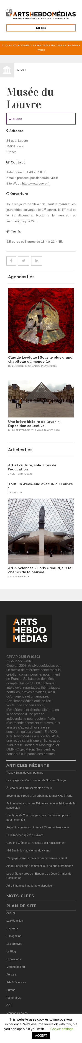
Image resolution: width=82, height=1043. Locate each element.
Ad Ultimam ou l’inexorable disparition (30, 885)
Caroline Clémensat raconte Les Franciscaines (35, 842)
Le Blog (11, 951)
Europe (10, 990)
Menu (41, 28)
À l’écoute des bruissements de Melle (29, 788)
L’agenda (12, 928)
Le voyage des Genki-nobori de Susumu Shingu (36, 780)
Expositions (13, 959)
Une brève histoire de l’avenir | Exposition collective (34, 424)
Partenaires (13, 997)
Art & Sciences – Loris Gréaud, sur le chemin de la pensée (40, 570)
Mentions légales (17, 1013)
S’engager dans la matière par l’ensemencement (36, 858)
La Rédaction (14, 920)
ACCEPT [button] (41, 1035)
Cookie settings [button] (61, 1029)
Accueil (10, 913)
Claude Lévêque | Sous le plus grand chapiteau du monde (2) (40, 359)
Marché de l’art (15, 967)
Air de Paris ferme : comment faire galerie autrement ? (39, 866)
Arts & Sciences (16, 982)
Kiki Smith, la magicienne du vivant (27, 850)
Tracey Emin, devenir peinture (25, 772)
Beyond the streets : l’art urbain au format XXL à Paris (39, 795)
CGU (9, 1005)
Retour (21, 70)
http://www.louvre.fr (36, 183)
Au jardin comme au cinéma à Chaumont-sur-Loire (37, 827)
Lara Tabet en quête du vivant (24, 835)
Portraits (11, 974)
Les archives (14, 943)
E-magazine (13, 936)
